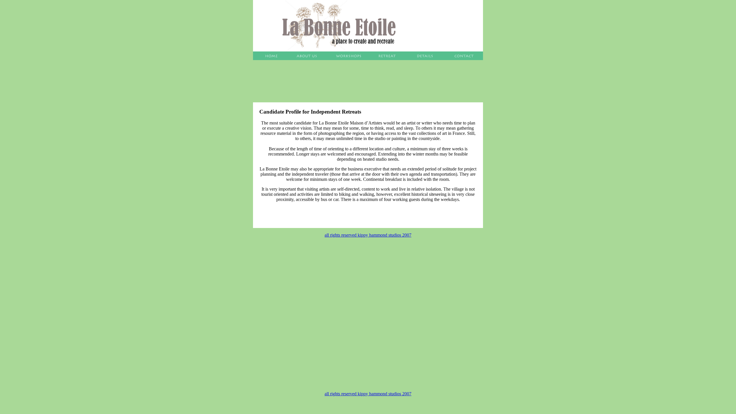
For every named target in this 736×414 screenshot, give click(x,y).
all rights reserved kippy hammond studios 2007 (368, 235)
